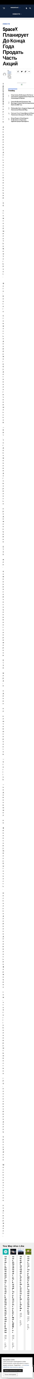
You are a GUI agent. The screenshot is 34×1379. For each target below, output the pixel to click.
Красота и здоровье (16, 49)
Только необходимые (10, 1374)
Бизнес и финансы (16, 22)
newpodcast (9, 72)
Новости (16, 14)
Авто (16, 30)
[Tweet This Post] (21, 71)
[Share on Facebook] (18, 71)
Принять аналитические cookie (13, 1370)
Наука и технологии (16, 39)
